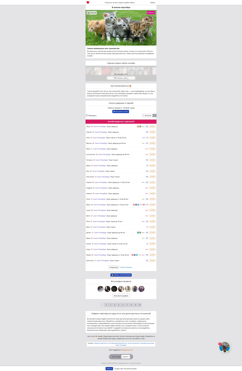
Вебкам (150, 12)
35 (92, 249)
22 (95, 260)
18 (91, 138)
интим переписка (133, 343)
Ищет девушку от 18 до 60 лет (119, 182)
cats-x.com (91, 336)
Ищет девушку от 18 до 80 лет (117, 199)
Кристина (89, 260)
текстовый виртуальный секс (117, 343)
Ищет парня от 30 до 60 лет (116, 138)
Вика (88, 227)
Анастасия (90, 177)
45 (92, 126)
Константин (90, 154)
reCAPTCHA (114, 363)
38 (97, 154)
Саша (88, 210)
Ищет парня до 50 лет (114, 221)
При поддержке (121, 350)
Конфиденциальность (123, 363)
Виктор (89, 143)
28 (92, 238)
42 (91, 216)
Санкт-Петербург (100, 126)
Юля (88, 138)
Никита (89, 193)
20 (91, 227)
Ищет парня (113, 160)
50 (92, 166)
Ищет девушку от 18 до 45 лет (118, 205)
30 (93, 143)
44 (93, 188)
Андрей (89, 188)
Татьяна (89, 160)
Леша (88, 126)
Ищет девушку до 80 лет (120, 154)
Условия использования (135, 363)
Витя (88, 216)
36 (94, 160)
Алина (88, 244)
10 (139, 305)
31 (92, 149)
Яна (87, 171)
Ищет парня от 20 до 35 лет (117, 244)
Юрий (88, 255)
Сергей (89, 132)
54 (93, 132)
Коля (88, 199)
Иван (88, 149)
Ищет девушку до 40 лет (117, 143)
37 (92, 233)
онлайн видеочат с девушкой (121, 122)
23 (91, 221)
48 (93, 182)
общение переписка (100, 343)
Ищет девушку (112, 126)
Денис (88, 233)
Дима (88, 166)
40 (92, 210)
